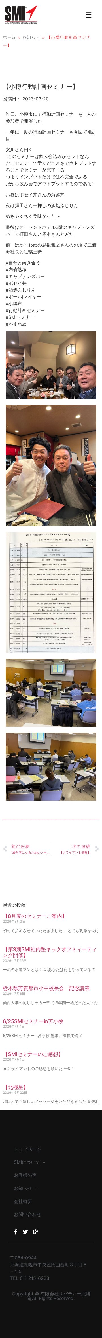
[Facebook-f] (15, 1232)
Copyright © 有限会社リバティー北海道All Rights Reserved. (51, 1296)
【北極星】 (15, 1087)
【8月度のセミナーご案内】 (35, 916)
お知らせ (31, 37)
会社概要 (23, 1201)
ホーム (9, 37)
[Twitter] (25, 1232)
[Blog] (36, 1232)
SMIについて (27, 1162)
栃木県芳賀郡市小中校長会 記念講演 (46, 988)
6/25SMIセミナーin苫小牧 (33, 1021)
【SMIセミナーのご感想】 (33, 1054)
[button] (89, 15)
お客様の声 (25, 1175)
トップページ (27, 1149)
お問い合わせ (27, 1214)
